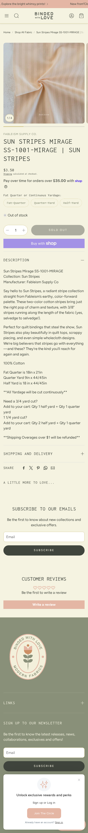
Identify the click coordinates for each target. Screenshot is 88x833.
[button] (6, 15)
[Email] (53, 468)
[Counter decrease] (7, 230)
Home (6, 32)
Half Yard (71, 203)
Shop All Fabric (23, 32)
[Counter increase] (24, 230)
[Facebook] (24, 468)
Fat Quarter (16, 203)
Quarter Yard (44, 203)
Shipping (7, 174)
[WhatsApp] (45, 468)
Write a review (44, 605)
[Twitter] (31, 468)
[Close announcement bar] (84, 3)
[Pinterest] (38, 468)
